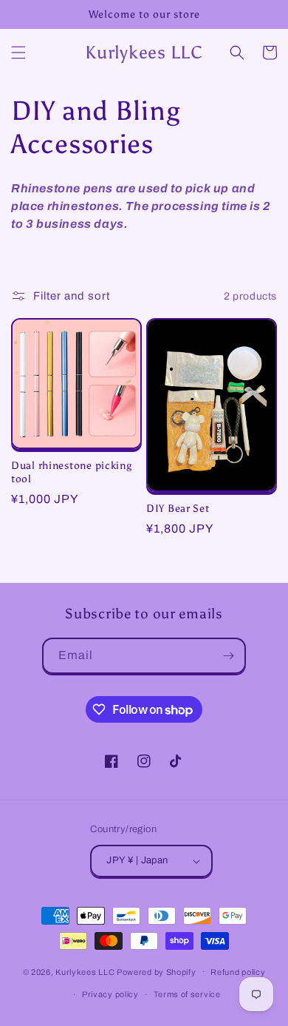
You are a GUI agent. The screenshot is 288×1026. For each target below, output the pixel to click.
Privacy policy (110, 994)
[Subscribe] (228, 656)
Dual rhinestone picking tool (71, 472)
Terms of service (187, 994)
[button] (18, 52)
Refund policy (237, 972)
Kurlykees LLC (84, 971)
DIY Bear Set (178, 508)
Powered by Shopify (156, 971)
